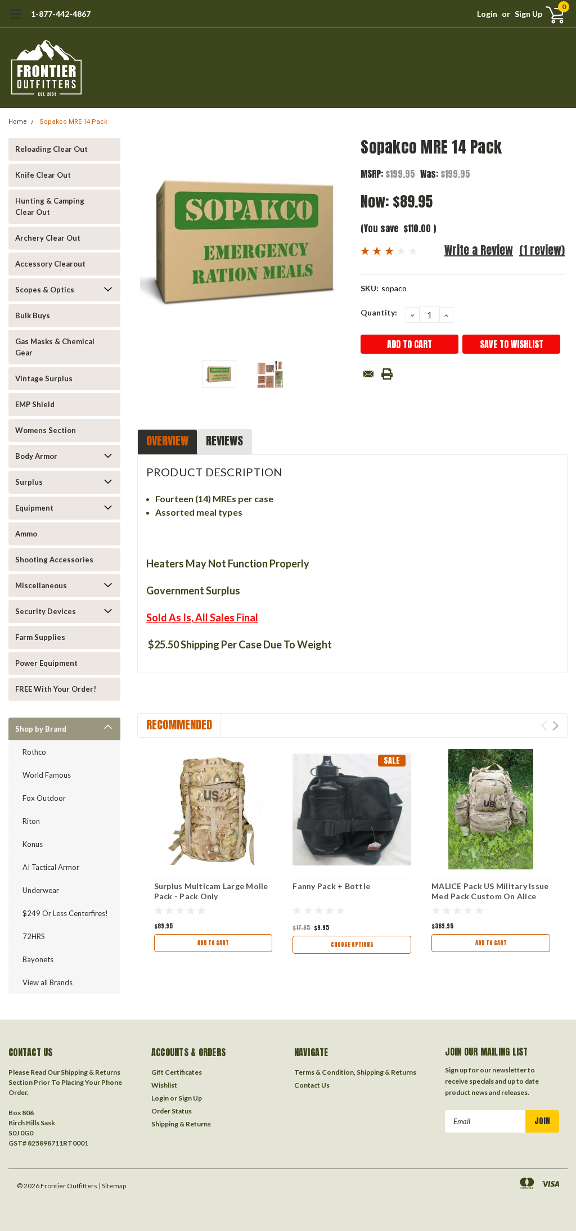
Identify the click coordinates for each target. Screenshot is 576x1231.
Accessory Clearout (50, 263)
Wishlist (164, 1085)
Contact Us (312, 1085)
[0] (550, 14)
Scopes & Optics (44, 289)
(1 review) (542, 250)
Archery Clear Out (47, 237)
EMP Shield (35, 404)
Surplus (29, 481)
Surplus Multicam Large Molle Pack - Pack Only (211, 891)
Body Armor (36, 456)
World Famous (46, 774)
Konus (32, 844)
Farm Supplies (40, 637)
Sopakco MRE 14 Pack (73, 121)
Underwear (40, 890)
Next (338, 243)
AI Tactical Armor (50, 867)
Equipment (34, 507)
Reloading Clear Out (51, 149)
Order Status (171, 1111)
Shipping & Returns (181, 1124)
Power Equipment (46, 663)
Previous (151, 243)
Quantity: (379, 312)
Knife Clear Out (43, 174)
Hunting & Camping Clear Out (49, 206)
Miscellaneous (41, 585)
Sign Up (528, 14)
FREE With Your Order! (55, 688)
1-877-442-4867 (61, 14)
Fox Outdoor (44, 797)
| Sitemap (112, 1186)
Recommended (179, 724)
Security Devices (45, 611)
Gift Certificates (176, 1072)
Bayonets (37, 959)
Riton (31, 821)
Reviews (224, 440)
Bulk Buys (32, 315)
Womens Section (45, 430)
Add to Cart (213, 943)
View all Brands (47, 982)
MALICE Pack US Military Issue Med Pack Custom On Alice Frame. (489, 895)
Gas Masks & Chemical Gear (54, 347)
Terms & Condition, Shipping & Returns (355, 1072)
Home (17, 121)
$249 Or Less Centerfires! (65, 913)
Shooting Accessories (54, 559)
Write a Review (478, 250)
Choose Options (352, 944)
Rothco (34, 751)
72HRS (33, 936)
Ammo (26, 533)
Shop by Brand (40, 728)
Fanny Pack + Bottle (331, 886)
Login (487, 14)
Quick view (213, 809)
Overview (167, 440)
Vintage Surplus (44, 378)
